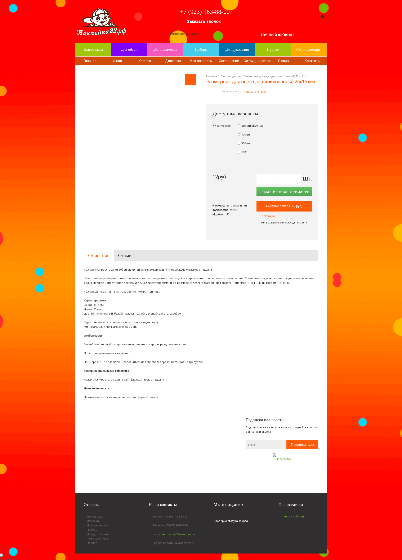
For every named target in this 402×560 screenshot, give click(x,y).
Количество (223, 126)
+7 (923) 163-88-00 (205, 11)
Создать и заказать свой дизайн (284, 192)
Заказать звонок (204, 21)
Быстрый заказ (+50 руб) (284, 206)
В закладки (267, 216)
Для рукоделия (230, 76)
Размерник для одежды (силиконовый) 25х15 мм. (276, 76)
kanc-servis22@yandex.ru (178, 534)
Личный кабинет (277, 34)
